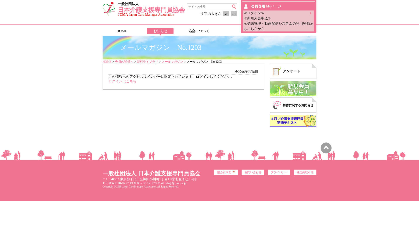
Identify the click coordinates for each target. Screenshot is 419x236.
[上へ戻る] (326, 152)
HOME (122, 31)
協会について (198, 31)
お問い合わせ (252, 172)
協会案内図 (224, 172)
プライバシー (279, 172)
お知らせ (160, 31)
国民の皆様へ (237, 31)
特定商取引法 (305, 172)
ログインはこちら (122, 81)
